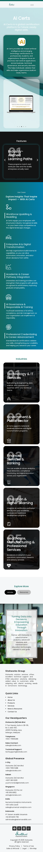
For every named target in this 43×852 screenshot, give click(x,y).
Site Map (33, 848)
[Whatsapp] (28, 828)
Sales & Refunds (12, 848)
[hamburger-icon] (32, 5)
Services (11, 706)
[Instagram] (19, 828)
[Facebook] (14, 828)
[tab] (10, 592)
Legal (24, 848)
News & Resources (15, 709)
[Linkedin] (24, 828)
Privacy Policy (14, 846)
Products (11, 703)
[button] (17, 126)
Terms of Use (28, 846)
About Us (11, 700)
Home (10, 697)
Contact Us (12, 712)
